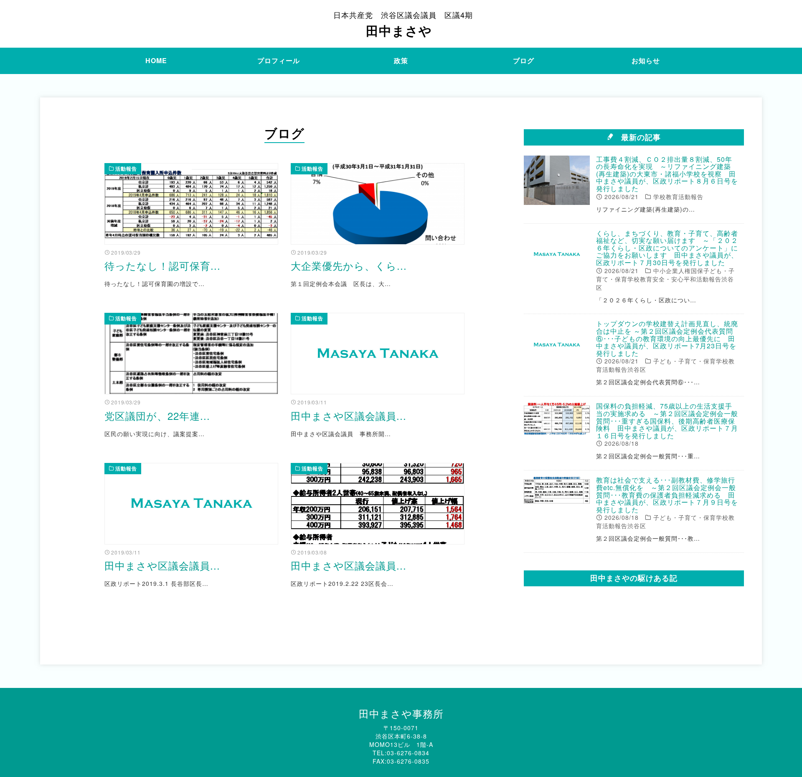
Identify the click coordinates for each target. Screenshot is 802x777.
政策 (401, 60)
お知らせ (646, 60)
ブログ (523, 60)
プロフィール (278, 60)
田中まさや (403, 24)
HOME (156, 60)
